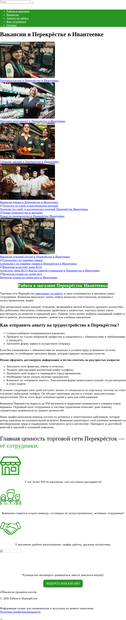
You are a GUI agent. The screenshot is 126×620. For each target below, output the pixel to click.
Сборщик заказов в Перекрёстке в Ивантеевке (29, 161)
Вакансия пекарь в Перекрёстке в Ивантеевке (29, 202)
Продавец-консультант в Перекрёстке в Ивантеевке (32, 121)
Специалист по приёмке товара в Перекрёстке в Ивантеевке (38, 263)
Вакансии (13, 14)
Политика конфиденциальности (20, 611)
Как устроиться (16, 21)
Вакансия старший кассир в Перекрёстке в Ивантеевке (35, 256)
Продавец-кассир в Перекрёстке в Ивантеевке (29, 80)
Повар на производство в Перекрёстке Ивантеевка (32, 216)
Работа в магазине (18, 11)
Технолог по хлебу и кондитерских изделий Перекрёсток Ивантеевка (44, 209)
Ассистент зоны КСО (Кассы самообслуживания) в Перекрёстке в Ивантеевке (50, 270)
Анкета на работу (18, 18)
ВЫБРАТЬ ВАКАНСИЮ (63, 583)
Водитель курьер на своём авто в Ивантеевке (28, 277)
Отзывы (12, 25)
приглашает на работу (49, 293)
